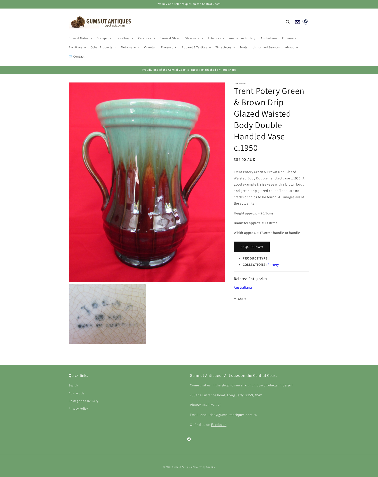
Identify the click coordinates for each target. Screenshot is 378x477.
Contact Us (76, 393)
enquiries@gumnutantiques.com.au (228, 414)
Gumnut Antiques (182, 466)
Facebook (218, 424)
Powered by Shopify (203, 466)
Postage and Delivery (83, 401)
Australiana (243, 287)
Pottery (273, 264)
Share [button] (242, 299)
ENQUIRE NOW (251, 247)
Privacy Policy (78, 408)
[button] (80, 38)
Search (73, 386)
